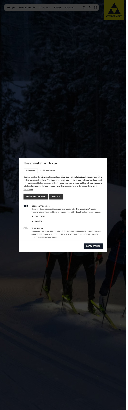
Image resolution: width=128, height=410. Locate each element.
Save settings (93, 246)
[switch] (24, 206)
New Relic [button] (39, 221)
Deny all (55, 197)
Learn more (28, 189)
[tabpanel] (63, 223)
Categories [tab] (30, 171)
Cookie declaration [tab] (47, 171)
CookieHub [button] (40, 217)
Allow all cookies (35, 197)
